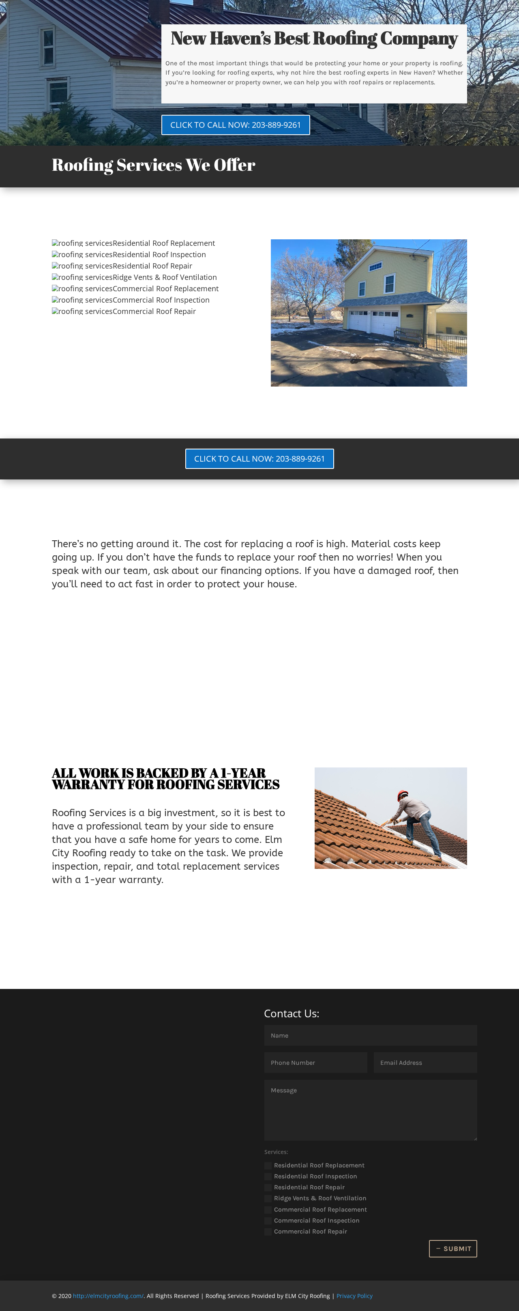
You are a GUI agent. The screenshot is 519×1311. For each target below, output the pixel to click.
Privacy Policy (355, 1296)
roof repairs (366, 82)
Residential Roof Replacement (319, 1165)
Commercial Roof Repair (310, 1231)
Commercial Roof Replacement (320, 1209)
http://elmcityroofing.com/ (108, 1296)
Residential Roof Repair (309, 1187)
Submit (458, 1248)
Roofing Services (89, 813)
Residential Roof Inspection (315, 1176)
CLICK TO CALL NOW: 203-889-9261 (235, 124)
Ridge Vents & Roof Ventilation (320, 1198)
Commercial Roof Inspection (317, 1220)
